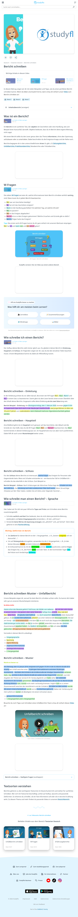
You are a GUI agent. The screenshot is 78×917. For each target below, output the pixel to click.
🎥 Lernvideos (23, 315)
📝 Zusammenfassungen (55, 315)
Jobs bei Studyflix (31, 874)
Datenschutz (45, 899)
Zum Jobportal (60, 867)
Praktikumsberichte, (23, 146)
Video (66, 92)
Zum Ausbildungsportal (41, 867)
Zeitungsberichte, (59, 143)
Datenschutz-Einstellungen (61, 899)
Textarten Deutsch (16, 63)
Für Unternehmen (50, 874)
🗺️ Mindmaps (23, 322)
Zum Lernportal (21, 867)
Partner (65, 874)
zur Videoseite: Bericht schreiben (40, 815)
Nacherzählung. (24, 525)
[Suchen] (73, 7)
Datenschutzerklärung (64, 330)
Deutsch (6, 63)
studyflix (40, 2)
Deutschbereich (63, 799)
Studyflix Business (25, 880)
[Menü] (75, 2)
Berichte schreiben (30, 63)
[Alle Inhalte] (3, 2)
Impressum (26, 899)
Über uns (16, 874)
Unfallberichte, (9, 146)
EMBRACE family (42, 909)
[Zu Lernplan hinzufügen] (5, 57)
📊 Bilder (55, 322)
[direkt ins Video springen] (39, 244)
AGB (35, 899)
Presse (40, 880)
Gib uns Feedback (39, 904)
